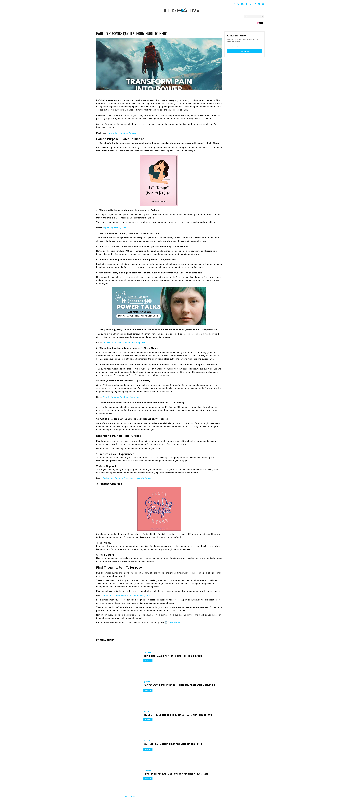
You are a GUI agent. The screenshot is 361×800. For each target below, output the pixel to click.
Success (147, 652)
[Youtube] (259, 4)
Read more (148, 661)
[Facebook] (234, 4)
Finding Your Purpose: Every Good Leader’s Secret (126, 478)
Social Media (174, 622)
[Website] (254, 4)
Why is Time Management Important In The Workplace (173, 656)
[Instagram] (238, 4)
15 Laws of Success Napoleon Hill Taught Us (123, 342)
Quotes (146, 682)
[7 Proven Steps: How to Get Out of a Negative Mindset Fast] (119, 775)
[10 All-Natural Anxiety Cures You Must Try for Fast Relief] (119, 745)
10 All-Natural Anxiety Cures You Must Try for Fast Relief (175, 744)
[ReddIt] (131, 94)
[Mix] (153, 94)
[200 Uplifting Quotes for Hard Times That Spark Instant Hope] (119, 716)
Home (126, 797)
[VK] (157, 94)
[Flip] (179, 94)
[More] (201, 94)
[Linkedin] (127, 94)
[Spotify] (242, 4)
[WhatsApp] (123, 94)
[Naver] (175, 94)
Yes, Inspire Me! (244, 51)
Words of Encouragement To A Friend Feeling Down (126, 595)
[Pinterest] (118, 94)
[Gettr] (192, 94)
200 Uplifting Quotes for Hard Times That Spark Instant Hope (177, 714)
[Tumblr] (144, 94)
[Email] (136, 94)
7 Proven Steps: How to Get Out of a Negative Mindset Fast (175, 773)
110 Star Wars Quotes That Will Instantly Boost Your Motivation (179, 685)
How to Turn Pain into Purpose (122, 132)
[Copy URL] (183, 94)
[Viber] (170, 94)
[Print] (140, 94)
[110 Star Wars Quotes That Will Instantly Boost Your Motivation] (119, 686)
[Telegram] (149, 94)
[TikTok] (246, 4)
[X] (250, 4)
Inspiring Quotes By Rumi (114, 227)
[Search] (262, 16)
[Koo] (196, 94)
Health (146, 741)
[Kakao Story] (188, 94)
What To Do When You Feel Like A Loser (121, 397)
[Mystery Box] (263, 4)
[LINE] (166, 94)
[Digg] (162, 94)
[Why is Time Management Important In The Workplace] (119, 657)
